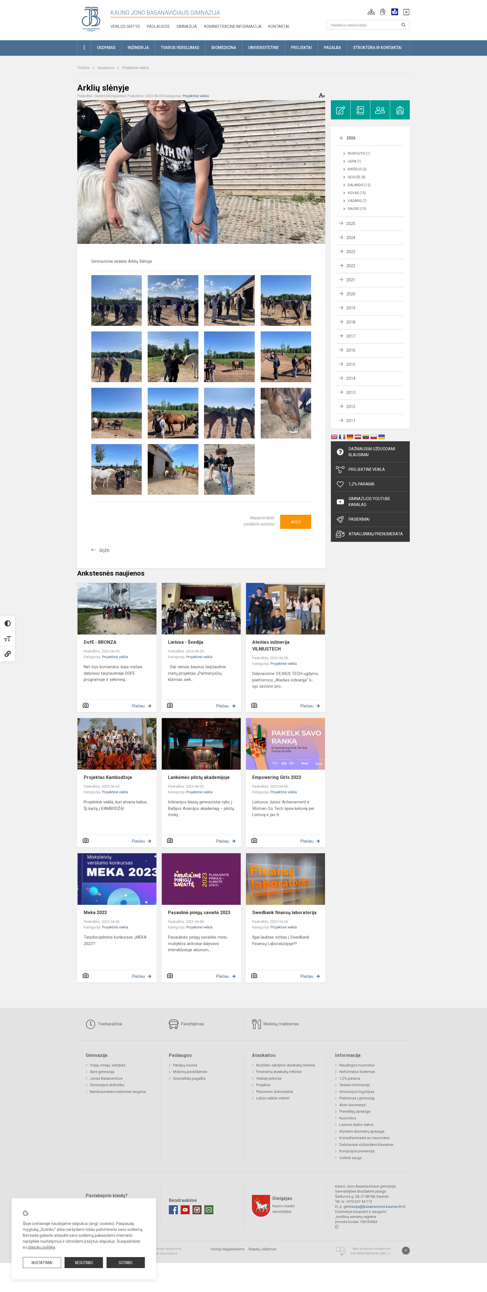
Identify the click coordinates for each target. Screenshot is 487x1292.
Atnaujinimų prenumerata (376, 534)
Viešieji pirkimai (269, 1078)
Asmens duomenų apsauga (361, 1131)
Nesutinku (84, 1262)
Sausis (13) (357, 209)
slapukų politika (41, 1247)
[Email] (208, 1209)
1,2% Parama (362, 484)
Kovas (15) (357, 193)
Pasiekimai (359, 519)
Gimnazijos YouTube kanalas (369, 501)
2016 (350, 350)
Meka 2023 (95, 912)
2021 (350, 280)
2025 (350, 223)
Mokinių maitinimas (280, 1023)
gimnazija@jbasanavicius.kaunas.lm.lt (374, 1206)
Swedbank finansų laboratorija (284, 912)
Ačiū (295, 521)
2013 (350, 392)
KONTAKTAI (278, 26)
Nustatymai (42, 1262)
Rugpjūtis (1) (359, 153)
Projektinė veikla (135, 68)
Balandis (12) (359, 185)
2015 (350, 364)
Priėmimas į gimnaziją (357, 1098)
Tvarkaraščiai (109, 1023)
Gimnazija (186, 26)
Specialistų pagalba (189, 1078)
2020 (350, 294)
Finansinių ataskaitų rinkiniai (279, 1072)
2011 (350, 420)
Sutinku (125, 1262)
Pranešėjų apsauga (354, 1111)
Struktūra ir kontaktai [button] (377, 47)
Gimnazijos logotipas (356, 1092)
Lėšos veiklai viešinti (272, 1098)
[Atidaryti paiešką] (404, 25)
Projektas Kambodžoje (108, 777)
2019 (350, 308)
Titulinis (83, 68)
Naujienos (106, 68)
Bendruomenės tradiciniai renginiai (118, 1092)
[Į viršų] (406, 1251)
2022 (350, 266)
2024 (350, 237)
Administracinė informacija (233, 26)
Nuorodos (347, 1118)
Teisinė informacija (354, 1085)
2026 (350, 138)
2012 (350, 406)
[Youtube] (185, 1209)
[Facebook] (173, 1209)
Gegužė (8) (357, 177)
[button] (371, 11)
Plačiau (138, 706)
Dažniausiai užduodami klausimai (372, 452)
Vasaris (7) (357, 201)
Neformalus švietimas (357, 1072)
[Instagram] (197, 1209)
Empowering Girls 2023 (276, 777)
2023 (350, 252)
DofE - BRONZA (100, 642)
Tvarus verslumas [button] (180, 47)
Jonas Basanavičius (106, 1078)
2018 (350, 322)
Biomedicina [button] (223, 47)
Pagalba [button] (332, 47)
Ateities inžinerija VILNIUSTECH (270, 646)
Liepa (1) (354, 161)
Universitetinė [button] (263, 47)
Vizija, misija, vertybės (107, 1065)
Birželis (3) (357, 169)
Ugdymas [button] (106, 47)
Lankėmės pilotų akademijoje (199, 777)
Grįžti (104, 550)
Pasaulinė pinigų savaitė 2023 (199, 912)
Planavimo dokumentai (274, 1092)
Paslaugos (158, 26)
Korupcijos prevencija (357, 1151)
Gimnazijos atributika (107, 1085)
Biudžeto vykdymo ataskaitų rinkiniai (285, 1065)
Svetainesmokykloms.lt (370, 1253)
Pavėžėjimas (192, 1023)
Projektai (263, 1085)
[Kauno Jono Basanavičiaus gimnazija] (91, 19)
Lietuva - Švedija (185, 642)
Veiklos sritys (125, 26)
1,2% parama (349, 1078)
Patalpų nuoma (185, 1065)
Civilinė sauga (350, 1158)
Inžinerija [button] (138, 47)
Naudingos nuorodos (356, 1065)
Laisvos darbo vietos (356, 1124)
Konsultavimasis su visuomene (364, 1138)
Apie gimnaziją (102, 1072)
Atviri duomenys (352, 1105)
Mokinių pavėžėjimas (190, 1072)
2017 (350, 336)
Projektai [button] (301, 47)
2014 (350, 378)
